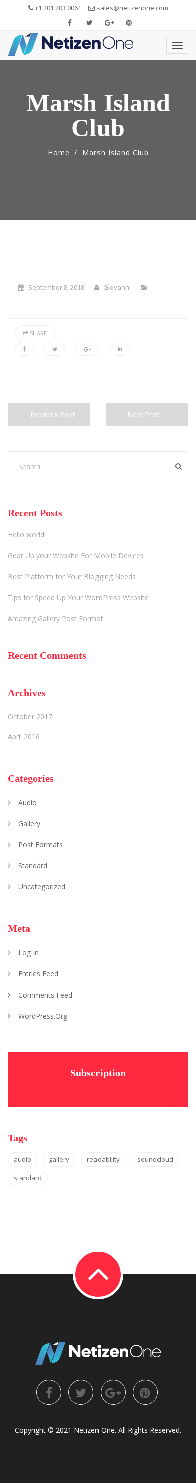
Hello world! (27, 534)
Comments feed (45, 995)
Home (59, 152)
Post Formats (40, 844)
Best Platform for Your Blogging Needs (72, 576)
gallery (29, 823)
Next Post (143, 414)
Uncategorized (41, 886)
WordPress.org (42, 1016)
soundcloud (155, 1159)
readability (103, 1159)
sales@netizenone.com (131, 7)
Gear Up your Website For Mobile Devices (76, 555)
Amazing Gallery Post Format (55, 618)
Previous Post (52, 414)
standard (32, 865)
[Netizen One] (70, 44)
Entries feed (38, 973)
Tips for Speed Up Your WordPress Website (78, 597)
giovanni (117, 287)
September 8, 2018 (56, 287)
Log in (28, 952)
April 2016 (24, 737)
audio (27, 802)
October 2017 (30, 716)
